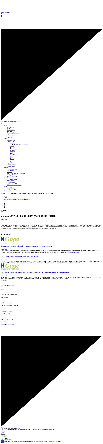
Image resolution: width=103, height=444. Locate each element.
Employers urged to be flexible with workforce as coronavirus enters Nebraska (26, 246)
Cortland (12, 151)
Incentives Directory (12, 183)
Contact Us (10, 137)
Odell (11, 157)
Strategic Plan (10, 127)
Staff (8, 134)
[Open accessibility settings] (3, 441)
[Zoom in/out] (6, 280)
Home (2, 432)
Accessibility (4, 436)
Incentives (9, 172)
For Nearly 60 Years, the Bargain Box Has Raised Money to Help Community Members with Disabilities (35, 272)
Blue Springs (13, 148)
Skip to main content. (6, 12)
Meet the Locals (11, 166)
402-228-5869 (45, 429)
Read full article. (5, 230)
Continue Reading (74, 252)
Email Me (51, 429)
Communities (10, 141)
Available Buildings (12, 169)
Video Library (10, 188)
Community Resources (13, 133)
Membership (10, 131)
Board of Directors (12, 135)
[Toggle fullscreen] (4, 280)
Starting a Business (12, 175)
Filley (11, 153)
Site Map (3, 434)
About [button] (5, 125)
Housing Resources (12, 164)
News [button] (5, 186)
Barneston (12, 147)
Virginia (12, 160)
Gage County (13, 154)
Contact (3, 431)
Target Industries (11, 180)
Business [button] (6, 167)
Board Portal (4, 435)
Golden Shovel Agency (55, 441)
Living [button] (5, 138)
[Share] (3, 280)
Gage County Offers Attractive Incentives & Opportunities (20, 257)
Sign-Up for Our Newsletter (8, 324)
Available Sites (11, 170)
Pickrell (12, 159)
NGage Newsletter (12, 189)
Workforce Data (11, 140)
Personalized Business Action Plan (16, 173)
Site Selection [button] (7, 177)
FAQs (8, 128)
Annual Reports (11, 130)
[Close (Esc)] (1, 280)
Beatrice (12, 143)
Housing (9, 163)
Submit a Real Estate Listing (14, 185)
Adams (12, 146)
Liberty (12, 156)
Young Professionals (12, 176)
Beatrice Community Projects (21, 144)
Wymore (12, 161)
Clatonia (12, 150)
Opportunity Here (8, 190)
